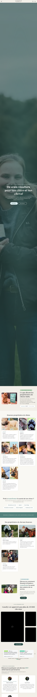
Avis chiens (14, 203)
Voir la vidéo (23, 597)
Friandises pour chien (29, 507)
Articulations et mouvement (8, 507)
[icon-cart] (35, 1)
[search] (33, 1)
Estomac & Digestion (19, 507)
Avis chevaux (22, 203)
